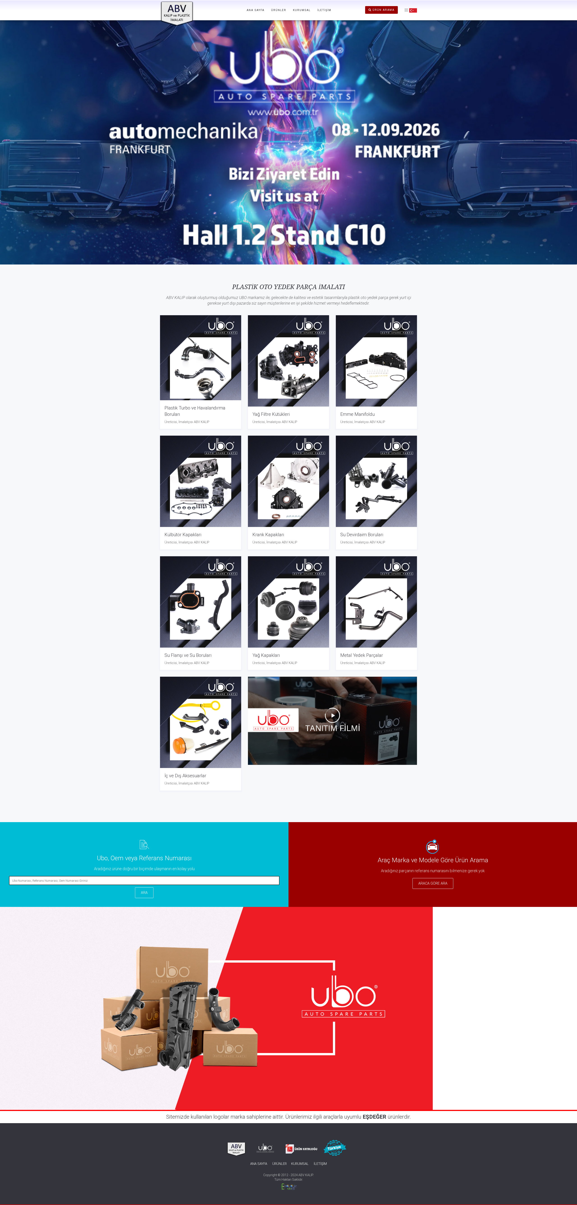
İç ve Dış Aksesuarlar (185, 775)
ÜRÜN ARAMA (382, 9)
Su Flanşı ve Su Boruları (188, 655)
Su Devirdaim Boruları (361, 534)
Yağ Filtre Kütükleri (271, 414)
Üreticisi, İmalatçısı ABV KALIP (187, 422)
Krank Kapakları (268, 534)
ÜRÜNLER (278, 10)
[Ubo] (332, 720)
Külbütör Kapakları (183, 534)
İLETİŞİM (324, 10)
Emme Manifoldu (357, 414)
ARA (144, 892)
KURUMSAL (302, 10)
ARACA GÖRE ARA (432, 883)
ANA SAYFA (255, 10)
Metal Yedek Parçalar (361, 655)
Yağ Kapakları (266, 655)
